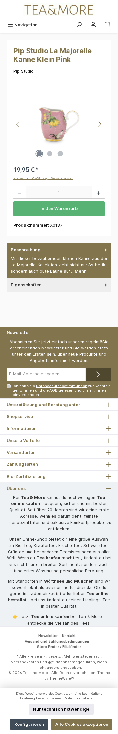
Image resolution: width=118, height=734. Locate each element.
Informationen (22, 428)
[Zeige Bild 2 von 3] (49, 153)
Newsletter (48, 635)
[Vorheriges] (18, 124)
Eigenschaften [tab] (26, 284)
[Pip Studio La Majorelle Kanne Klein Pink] (59, 124)
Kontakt (69, 635)
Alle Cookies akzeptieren (81, 724)
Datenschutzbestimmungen (61, 386)
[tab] (59, 260)
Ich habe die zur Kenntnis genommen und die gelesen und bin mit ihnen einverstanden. (62, 390)
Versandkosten (25, 662)
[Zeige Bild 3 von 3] (60, 153)
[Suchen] (79, 24)
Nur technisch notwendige (61, 709)
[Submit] (98, 374)
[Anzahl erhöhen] (98, 192)
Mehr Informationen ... (81, 698)
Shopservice (20, 416)
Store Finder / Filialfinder (59, 646)
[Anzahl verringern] (19, 192)
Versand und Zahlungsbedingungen (57, 641)
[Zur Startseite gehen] (59, 9)
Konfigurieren (29, 724)
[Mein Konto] (93, 24)
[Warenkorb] (107, 24)
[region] (59, 124)
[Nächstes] (100, 124)
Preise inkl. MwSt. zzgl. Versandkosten (43, 178)
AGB (53, 390)
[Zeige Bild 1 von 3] (39, 153)
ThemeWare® (61, 678)
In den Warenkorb (59, 208)
